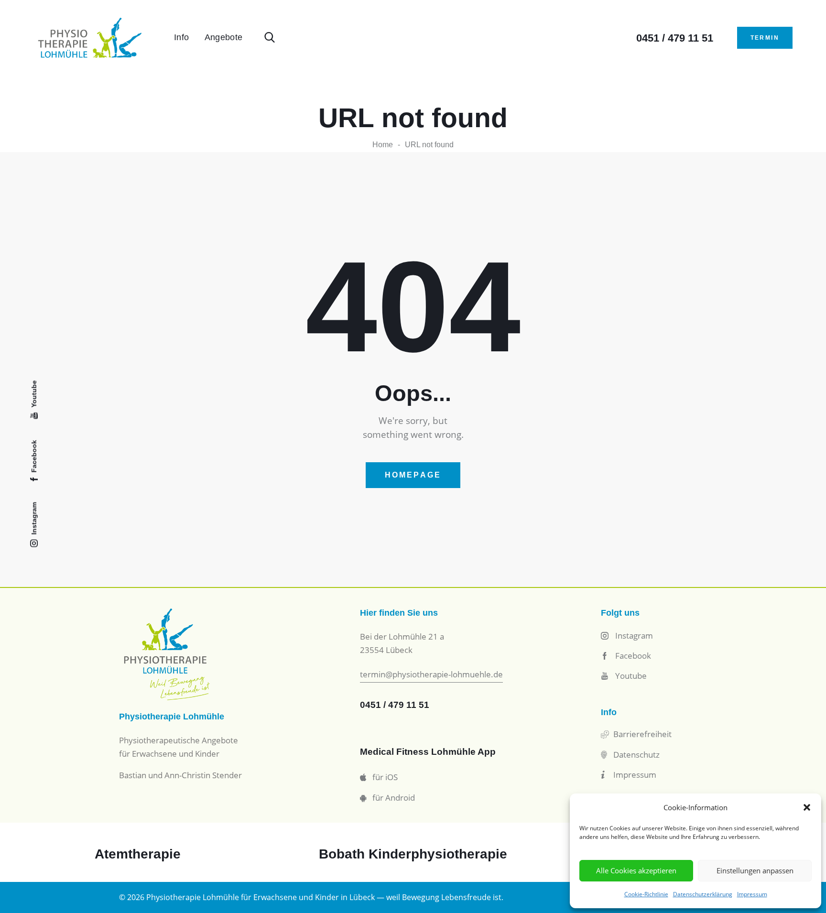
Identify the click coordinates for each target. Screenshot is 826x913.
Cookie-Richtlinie (646, 894)
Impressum (752, 894)
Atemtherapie (138, 854)
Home (382, 145)
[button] (807, 807)
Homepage (413, 475)
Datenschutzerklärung (702, 894)
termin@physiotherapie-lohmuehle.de (431, 674)
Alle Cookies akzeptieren (636, 870)
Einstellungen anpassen (755, 870)
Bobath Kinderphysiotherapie (413, 854)
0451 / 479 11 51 (394, 705)
